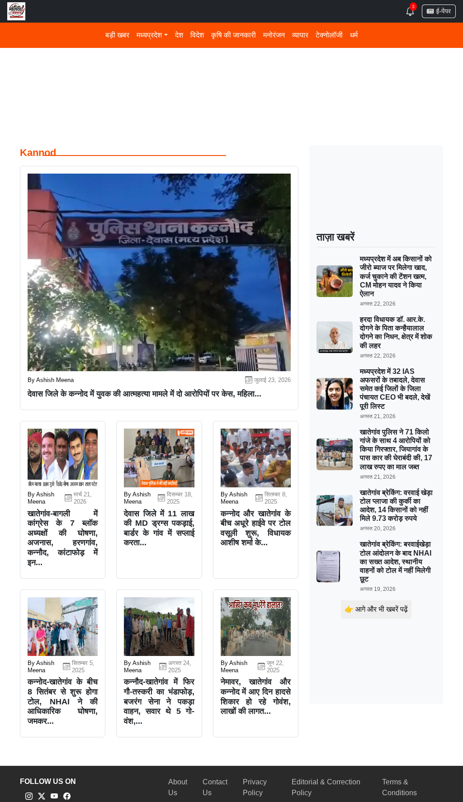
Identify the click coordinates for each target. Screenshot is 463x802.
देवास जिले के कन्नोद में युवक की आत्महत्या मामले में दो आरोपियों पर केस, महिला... (144, 393)
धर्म (354, 35)
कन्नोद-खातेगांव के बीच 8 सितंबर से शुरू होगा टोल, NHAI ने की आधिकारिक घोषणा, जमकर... (63, 701)
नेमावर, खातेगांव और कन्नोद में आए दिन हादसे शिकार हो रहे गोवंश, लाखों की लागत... (256, 696)
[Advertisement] (231, 66)
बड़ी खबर (117, 35)
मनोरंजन (274, 35)
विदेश (197, 35)
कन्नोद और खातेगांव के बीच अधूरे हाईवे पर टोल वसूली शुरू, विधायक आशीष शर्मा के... (256, 528)
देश (179, 35)
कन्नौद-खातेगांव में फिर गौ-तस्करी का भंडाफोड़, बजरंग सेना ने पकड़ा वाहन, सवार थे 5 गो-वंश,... (159, 701)
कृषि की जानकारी (233, 35)
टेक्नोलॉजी (329, 35)
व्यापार (300, 35)
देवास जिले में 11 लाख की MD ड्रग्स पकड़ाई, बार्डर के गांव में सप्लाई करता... (159, 528)
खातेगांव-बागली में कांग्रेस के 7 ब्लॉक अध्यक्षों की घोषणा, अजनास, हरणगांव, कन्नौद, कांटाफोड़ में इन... (63, 538)
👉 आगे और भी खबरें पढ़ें (376, 609)
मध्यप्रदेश (149, 35)
